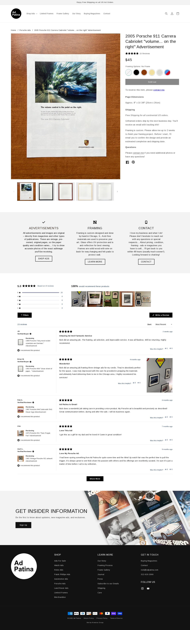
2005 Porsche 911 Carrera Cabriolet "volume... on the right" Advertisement (67, 30)
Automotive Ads (61, 579)
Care (100, 593)
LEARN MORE (95, 262)
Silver (159, 72)
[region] (111, 299)
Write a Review (164, 316)
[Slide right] (117, 191)
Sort (149, 324)
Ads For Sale (60, 561)
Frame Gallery (104, 570)
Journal (101, 574)
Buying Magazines (149, 561)
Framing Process (105, 565)
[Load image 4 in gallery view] (85, 191)
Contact (144, 565)
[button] (32, 13)
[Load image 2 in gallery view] (46, 191)
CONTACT (146, 262)
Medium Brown (144, 72)
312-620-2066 (147, 574)
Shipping (101, 588)
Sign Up (23, 525)
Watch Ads (59, 565)
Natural (152, 72)
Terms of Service (116, 618)
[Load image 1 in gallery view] (26, 191)
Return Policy (89, 618)
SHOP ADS (43, 259)
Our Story (102, 561)
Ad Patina (77, 618)
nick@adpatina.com (149, 570)
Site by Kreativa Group (95, 622)
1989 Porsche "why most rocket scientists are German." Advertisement (38, 343)
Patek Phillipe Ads (62, 574)
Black (136, 72)
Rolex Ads (58, 570)
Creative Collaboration (167, 72)
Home (13, 30)
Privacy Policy (102, 618)
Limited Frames (61, 593)
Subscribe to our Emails (108, 583)
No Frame (128, 72)
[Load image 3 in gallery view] (65, 191)
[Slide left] (14, 191)
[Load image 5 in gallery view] (105, 191)
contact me (158, 90)
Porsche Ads (25, 30)
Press (100, 579)
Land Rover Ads (61, 588)
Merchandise (60, 597)
